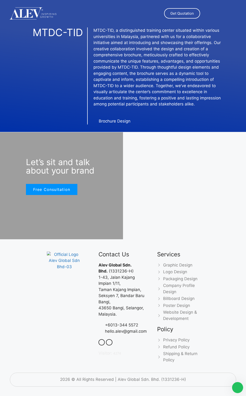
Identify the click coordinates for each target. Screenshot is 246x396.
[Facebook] (56, 273)
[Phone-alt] (101, 342)
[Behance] (60, 280)
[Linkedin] (64, 273)
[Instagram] (81, 273)
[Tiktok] (68, 280)
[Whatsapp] (47, 273)
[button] (225, 13)
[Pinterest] (72, 273)
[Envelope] (109, 342)
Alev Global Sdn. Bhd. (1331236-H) (152, 379)
